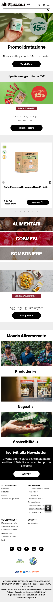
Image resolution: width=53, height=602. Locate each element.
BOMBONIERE (26, 254)
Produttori (24, 371)
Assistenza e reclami (8, 537)
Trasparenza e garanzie (10, 499)
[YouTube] (34, 549)
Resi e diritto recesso (9, 530)
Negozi (24, 406)
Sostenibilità (24, 441)
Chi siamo (5, 488)
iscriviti (26, 474)
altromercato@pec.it (26, 597)
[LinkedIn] (41, 549)
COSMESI (26, 239)
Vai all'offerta (26, 64)
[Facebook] (12, 549)
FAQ (3, 540)
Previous (3, 182)
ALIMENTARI (27, 224)
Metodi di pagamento (9, 523)
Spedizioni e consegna (9, 526)
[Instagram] (19, 549)
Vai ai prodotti (26, 315)
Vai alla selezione (26, 128)
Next (50, 182)
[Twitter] (26, 549)
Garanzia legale (7, 533)
